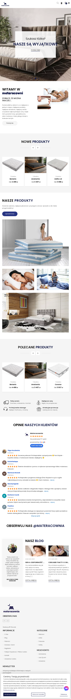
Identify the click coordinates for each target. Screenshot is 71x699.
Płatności (7, 641)
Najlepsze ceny (47, 401)
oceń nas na (35, 445)
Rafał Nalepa (13, 461)
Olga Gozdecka (14, 450)
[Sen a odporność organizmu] (35, 551)
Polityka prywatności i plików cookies (15, 652)
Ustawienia (42, 661)
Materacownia (36, 433)
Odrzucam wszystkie (38, 694)
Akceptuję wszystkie (9, 694)
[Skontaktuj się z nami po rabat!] (66, 688)
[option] (13, 172)
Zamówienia (42, 654)
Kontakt (6, 655)
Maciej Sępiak (13, 484)
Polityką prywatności (9, 690)
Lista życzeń (42, 657)
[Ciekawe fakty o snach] (58, 551)
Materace (41, 634)
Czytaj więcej (31, 580)
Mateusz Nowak (14, 473)
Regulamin (7, 648)
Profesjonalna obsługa (17, 408)
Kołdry (40, 644)
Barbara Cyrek (13, 495)
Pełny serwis (14, 401)
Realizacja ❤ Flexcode (9, 627)
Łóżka (40, 637)
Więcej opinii (35, 516)
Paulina (11, 506)
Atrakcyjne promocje (50, 408)
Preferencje (64, 694)
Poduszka (41, 641)
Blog (5, 637)
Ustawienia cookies (10, 659)
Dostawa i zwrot (9, 644)
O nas (6, 634)
